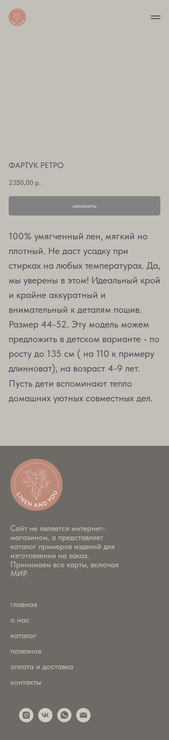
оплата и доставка (41, 666)
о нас (19, 619)
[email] (83, 720)
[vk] (45, 720)
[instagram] (26, 720)
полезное (26, 650)
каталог (23, 635)
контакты (25, 681)
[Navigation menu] (155, 17)
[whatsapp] (64, 720)
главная (23, 604)
